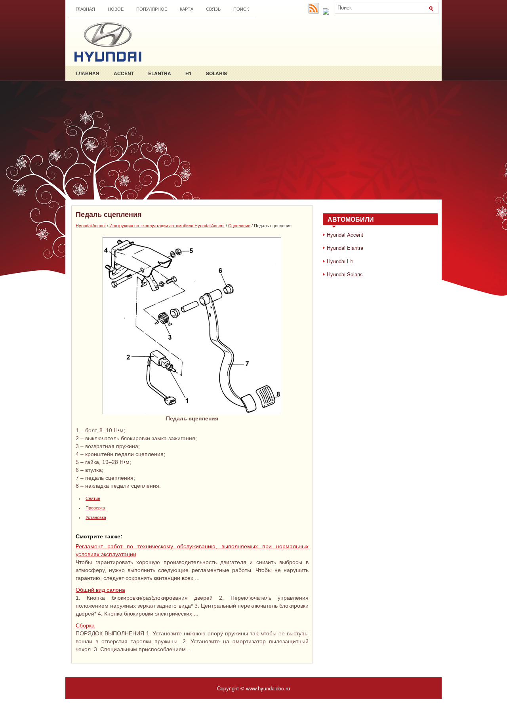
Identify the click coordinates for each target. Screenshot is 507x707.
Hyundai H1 (340, 261)
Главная (85, 9)
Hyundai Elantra (345, 247)
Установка (96, 517)
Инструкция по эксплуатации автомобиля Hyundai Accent (167, 225)
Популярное (151, 9)
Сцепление (239, 225)
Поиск (241, 9)
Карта (186, 9)
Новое (116, 9)
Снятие (93, 498)
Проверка (95, 508)
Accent (124, 73)
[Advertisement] (253, 140)
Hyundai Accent (91, 225)
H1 (188, 73)
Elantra (159, 73)
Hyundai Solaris (345, 274)
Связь (213, 9)
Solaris (216, 73)
